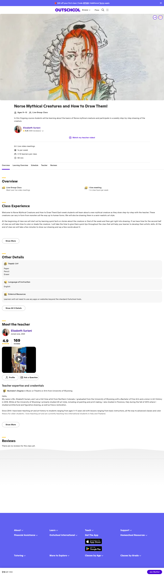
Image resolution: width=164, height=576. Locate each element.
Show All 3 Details (14, 308)
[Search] (103, 10)
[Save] (160, 17)
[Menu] (107, 10)
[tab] (6, 165)
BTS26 (86, 3)
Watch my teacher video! (83, 137)
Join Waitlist (155, 572)
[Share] (155, 17)
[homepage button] (67, 10)
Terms (101, 3)
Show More (11, 241)
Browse (85, 10)
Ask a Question (31, 377)
